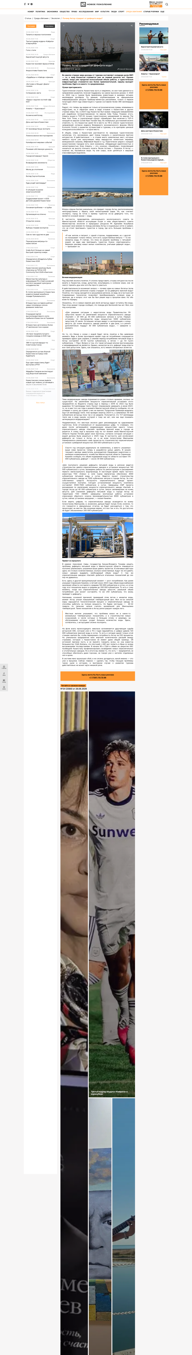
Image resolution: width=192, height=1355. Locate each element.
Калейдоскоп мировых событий (39, 142)
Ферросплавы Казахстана (36, 70)
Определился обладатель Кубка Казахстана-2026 (39, 260)
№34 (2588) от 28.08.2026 (73, 689)
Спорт (121, 11)
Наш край (163, 49)
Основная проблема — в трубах (39, 207)
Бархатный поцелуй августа (37, 57)
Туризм (164, 77)
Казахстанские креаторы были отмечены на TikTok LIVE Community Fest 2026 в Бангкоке (39, 270)
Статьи (28, 18)
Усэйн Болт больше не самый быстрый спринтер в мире (38, 251)
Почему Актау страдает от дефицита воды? (83, 18)
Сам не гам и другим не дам (37, 234)
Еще (162, 12)
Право (74, 11)
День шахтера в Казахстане (37, 122)
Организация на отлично (36, 214)
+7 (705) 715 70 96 (97, 677)
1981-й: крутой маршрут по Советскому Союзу (37, 344)
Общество (65, 11)
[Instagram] (31, 4)
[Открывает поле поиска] (166, 4)
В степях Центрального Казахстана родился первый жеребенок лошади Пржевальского (40, 294)
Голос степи (31, 50)
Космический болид (34, 115)
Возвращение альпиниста (36, 163)
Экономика (52, 11)
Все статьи (40, 403)
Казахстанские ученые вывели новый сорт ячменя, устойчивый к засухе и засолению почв (40, 382)
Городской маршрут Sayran (37, 156)
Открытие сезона (33, 221)
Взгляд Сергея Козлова (35, 176)
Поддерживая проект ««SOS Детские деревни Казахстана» (38, 200)
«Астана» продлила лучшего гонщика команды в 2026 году (38, 335)
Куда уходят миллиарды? (36, 183)
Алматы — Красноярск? (35, 108)
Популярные (49, 26)
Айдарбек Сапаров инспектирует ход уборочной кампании (39, 372)
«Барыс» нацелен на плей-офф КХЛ (38, 101)
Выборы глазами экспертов (37, 228)
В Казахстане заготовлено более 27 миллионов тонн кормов (39, 326)
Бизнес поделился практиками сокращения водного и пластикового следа (38, 393)
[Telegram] (28, 4)
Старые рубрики (151, 11)
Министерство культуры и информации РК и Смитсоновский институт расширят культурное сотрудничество (40, 282)
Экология (55, 18)
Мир (97, 11)
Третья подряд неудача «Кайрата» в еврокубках (40, 42)
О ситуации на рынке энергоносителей (34, 191)
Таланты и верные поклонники (38, 34)
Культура (105, 11)
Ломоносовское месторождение (39, 136)
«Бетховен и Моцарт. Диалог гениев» (37, 85)
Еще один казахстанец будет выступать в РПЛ (38, 363)
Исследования (86, 11)
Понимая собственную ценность (39, 149)
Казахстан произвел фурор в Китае (40, 64)
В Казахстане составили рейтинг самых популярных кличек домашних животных (39, 305)
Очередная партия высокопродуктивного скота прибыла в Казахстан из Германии (40, 316)
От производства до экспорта (38, 129)
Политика (40, 11)
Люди (114, 11)
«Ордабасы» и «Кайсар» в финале (39, 77)
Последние (31, 26)
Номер (31, 11)
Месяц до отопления (34, 169)
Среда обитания (134, 11)
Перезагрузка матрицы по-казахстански (37, 242)
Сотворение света (33, 93)
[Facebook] (25, 4)
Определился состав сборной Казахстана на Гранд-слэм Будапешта (38, 354)
